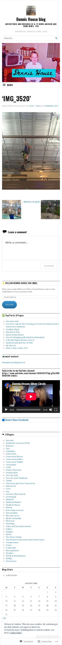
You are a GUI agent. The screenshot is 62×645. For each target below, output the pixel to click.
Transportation (12, 542)
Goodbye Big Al (12, 329)
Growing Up (11, 496)
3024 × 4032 (35, 106)
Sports (8, 534)
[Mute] (50, 409)
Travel (8, 545)
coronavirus (11, 464)
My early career (12, 515)
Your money (11, 561)
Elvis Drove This (13, 332)
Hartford (9, 499)
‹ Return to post (31, 201)
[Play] (6, 409)
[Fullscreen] (55, 409)
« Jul (4, 618)
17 (6, 605)
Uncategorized (12, 550)
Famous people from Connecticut (20, 483)
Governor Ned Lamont (15, 494)
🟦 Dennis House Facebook (15, 419)
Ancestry (10, 440)
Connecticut (11, 454)
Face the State (12, 475)
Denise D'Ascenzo (13, 470)
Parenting (10, 523)
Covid (8, 467)
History (9, 507)
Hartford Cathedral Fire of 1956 (19, 343)
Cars (8, 448)
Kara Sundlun (11, 513)
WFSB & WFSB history (15, 556)
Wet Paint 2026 (12, 321)
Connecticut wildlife (14, 462)
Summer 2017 (51, 106)
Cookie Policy (16, 632)
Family (9, 480)
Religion (9, 531)
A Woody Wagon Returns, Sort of (20, 340)
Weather (9, 553)
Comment (49, 265)
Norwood (10, 521)
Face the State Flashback (16, 478)
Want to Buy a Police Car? (17, 348)
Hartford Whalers (13, 502)
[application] (31, 396)
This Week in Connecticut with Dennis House (25, 539)
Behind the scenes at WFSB (18, 443)
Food (8, 489)
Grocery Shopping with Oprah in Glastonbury (25, 337)
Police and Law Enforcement (18, 526)
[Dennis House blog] (31, 62)
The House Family (13, 537)
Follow (9, 304)
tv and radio (11, 547)
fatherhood (11, 486)
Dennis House (12, 472)
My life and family (13, 518)
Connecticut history (14, 456)
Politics (9, 529)
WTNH (9, 558)
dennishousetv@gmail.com (13, 362)
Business (9, 446)
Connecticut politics (14, 459)
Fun (7, 491)
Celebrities (10, 451)
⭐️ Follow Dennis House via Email (20, 283)
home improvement (14, 510)
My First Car (11, 345)
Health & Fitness (13, 505)
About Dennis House (15, 335)
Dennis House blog (31, 19)
